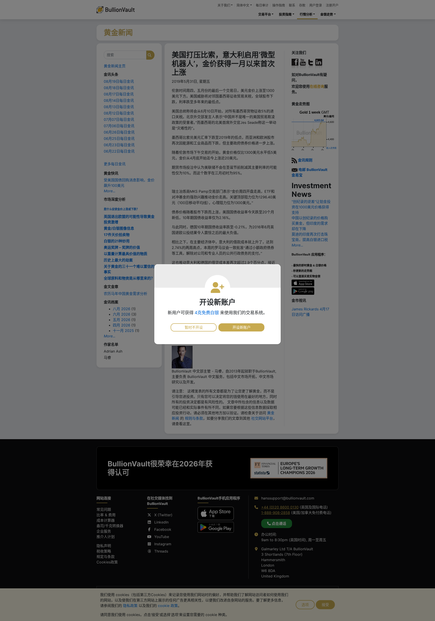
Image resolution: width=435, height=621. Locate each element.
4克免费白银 (207, 312)
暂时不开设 (194, 327)
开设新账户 (241, 327)
